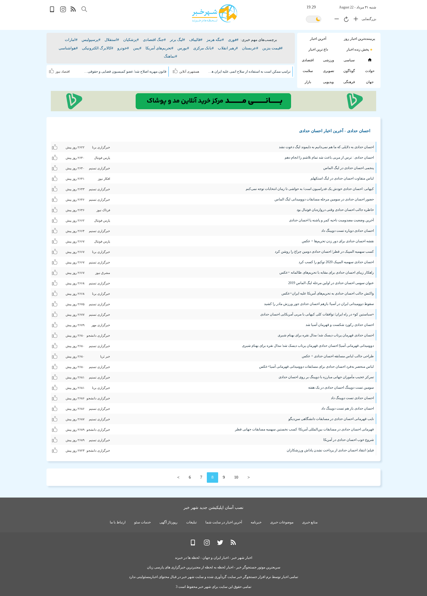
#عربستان (250, 48)
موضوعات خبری (281, 522)
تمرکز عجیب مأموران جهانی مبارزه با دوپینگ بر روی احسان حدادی (326, 377)
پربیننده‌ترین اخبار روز (359, 39)
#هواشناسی (68, 48)
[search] (84, 9)
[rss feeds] (73, 11)
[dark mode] (314, 19)
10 (236, 477)
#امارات (71, 39)
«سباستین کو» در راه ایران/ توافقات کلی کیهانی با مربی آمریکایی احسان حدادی (317, 314)
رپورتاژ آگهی (168, 522)
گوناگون (349, 71)
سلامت (308, 71)
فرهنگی (349, 82)
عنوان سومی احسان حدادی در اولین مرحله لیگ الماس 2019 (331, 283)
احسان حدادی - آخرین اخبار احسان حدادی (334, 131)
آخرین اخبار (318, 39)
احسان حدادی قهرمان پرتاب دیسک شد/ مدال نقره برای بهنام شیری (326, 335)
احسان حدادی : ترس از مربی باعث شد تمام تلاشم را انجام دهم (329, 157)
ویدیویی (328, 82)
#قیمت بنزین (272, 48)
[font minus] (335, 20)
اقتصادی (308, 60)
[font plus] (354, 20)
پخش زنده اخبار (358, 49)
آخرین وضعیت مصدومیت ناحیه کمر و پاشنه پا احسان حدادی (331, 220)
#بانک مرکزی (203, 48)
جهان (370, 82)
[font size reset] (344, 20)
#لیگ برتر (177, 39)
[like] (176, 70)
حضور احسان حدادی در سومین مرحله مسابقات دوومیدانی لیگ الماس (324, 199)
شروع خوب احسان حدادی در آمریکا (348, 440)
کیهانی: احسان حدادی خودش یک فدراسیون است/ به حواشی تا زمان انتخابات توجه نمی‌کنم (310, 189)
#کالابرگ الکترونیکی (97, 48)
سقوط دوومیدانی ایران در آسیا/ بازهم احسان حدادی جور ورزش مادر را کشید (319, 304)
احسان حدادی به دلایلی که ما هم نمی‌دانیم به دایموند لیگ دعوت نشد (326, 147)
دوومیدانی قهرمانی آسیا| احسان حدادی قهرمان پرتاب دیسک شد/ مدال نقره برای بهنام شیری (308, 346)
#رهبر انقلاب (228, 48)
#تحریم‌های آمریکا (159, 48)
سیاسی (349, 60)
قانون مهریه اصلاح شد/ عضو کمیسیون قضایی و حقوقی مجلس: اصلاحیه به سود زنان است (125, 71)
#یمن (137, 48)
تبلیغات (191, 522)
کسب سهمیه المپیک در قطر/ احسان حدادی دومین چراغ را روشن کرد (324, 251)
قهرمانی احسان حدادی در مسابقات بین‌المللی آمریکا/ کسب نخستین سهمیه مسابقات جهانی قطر (304, 429)
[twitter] (220, 544)
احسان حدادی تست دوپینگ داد (352, 398)
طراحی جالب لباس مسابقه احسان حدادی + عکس (338, 356)
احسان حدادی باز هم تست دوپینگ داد (347, 408)
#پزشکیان (131, 39)
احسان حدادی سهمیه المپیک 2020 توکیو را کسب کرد (336, 262)
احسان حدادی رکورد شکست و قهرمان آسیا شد (340, 325)
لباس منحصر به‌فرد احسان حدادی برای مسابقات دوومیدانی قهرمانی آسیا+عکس (316, 367)
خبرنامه (256, 522)
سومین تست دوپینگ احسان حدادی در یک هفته (341, 387)
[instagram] (63, 11)
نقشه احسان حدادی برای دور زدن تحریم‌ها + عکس (338, 241)
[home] (369, 60)
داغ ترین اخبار (318, 49)
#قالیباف (195, 39)
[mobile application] (52, 11)
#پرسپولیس (91, 39)
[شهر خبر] (214, 13)
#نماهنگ (170, 56)
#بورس (183, 48)
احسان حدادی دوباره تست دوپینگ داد (347, 231)
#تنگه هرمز (215, 39)
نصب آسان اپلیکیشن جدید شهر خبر (213, 507)
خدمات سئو (142, 522)
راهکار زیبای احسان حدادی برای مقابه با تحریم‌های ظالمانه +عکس (326, 272)
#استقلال (112, 39)
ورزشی (328, 60)
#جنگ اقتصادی (154, 39)
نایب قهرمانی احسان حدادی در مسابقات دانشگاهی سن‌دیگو (331, 419)
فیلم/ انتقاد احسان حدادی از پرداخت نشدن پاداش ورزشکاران (330, 450)
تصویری (328, 71)
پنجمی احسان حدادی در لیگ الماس (348, 168)
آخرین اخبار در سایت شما (223, 522)
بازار (308, 82)
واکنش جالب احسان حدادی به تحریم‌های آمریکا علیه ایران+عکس (327, 293)
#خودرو (123, 48)
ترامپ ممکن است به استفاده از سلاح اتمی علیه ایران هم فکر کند (249, 71)
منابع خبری (309, 522)
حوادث (369, 71)
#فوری (233, 39)
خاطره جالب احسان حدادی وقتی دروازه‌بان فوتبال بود (335, 210)
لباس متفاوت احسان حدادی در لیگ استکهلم (342, 178)
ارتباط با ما (117, 522)
